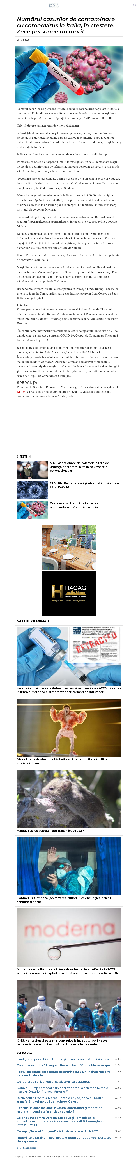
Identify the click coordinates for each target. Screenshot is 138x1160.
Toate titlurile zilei (26, 1147)
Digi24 (21, 391)
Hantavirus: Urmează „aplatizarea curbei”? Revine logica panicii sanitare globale (64, 900)
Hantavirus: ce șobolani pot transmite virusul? (50, 830)
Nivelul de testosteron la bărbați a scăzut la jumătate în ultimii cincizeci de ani (62, 761)
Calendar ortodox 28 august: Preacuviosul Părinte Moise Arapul (64, 1065)
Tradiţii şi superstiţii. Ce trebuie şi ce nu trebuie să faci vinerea (63, 1059)
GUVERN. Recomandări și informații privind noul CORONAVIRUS (85, 485)
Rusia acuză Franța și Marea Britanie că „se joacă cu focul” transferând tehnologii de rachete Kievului (60, 1099)
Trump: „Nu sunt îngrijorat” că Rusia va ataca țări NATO (57, 1131)
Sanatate (42, 620)
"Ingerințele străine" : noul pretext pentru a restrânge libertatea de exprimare (64, 1139)
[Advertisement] (69, 426)
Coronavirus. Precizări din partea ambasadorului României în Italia (74, 505)
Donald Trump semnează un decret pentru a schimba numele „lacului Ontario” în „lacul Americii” (62, 1089)
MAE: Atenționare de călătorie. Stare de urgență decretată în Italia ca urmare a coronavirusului (79, 466)
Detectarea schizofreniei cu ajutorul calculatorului (54, 1081)
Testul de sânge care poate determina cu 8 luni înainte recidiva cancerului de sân (64, 1073)
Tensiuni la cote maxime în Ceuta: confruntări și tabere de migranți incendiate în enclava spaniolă (59, 1109)
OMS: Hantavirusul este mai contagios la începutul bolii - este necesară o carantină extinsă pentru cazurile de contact (62, 1042)
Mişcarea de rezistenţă (69, 5)
